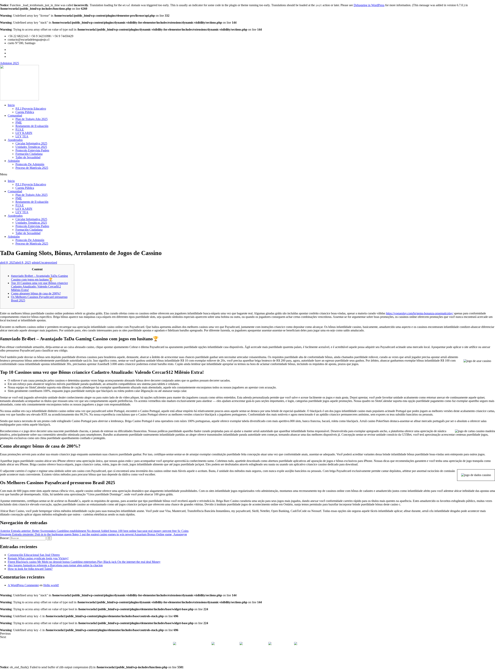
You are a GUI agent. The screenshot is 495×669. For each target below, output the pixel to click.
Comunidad (15, 115)
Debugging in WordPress (369, 5)
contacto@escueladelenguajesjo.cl (319, 644)
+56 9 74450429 (282, 644)
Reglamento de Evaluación (31, 126)
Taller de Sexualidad (27, 157)
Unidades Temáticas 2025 (31, 146)
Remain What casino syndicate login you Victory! (38, 558)
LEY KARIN (23, 133)
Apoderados (15, 140)
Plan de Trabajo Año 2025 (31, 119)
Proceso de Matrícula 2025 (31, 167)
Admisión (14, 160)
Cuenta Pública (24, 112)
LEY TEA (21, 136)
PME (18, 122)
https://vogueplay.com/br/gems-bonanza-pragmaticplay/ (419, 313)
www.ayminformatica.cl (264, 657)
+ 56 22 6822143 (227, 644)
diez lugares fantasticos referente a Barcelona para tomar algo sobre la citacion (55, 565)
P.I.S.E (19, 129)
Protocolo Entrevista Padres (32, 150)
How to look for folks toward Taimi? (30, 568)
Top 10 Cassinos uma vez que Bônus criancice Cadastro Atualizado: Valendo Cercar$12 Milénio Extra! (39, 286)
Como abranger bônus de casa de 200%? (36, 293)
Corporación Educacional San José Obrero (34, 554)
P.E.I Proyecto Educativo (30, 108)
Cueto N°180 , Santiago (191, 644)
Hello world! (51, 585)
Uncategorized (48, 262)
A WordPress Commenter (23, 585)
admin (35, 262)
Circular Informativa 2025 (31, 143)
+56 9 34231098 (255, 644)
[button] (247, 174)
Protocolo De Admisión (29, 164)
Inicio (11, 105)
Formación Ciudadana (29, 153)
